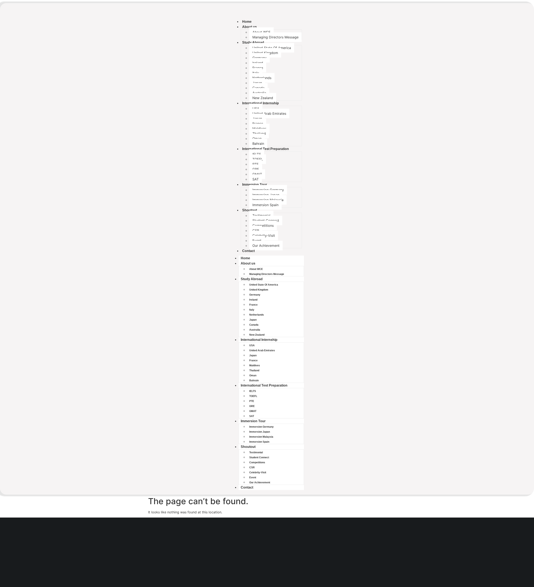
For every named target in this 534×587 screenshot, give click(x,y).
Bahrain (258, 143)
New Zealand (262, 98)
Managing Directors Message (275, 37)
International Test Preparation (265, 149)
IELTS (256, 154)
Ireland (257, 63)
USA (255, 108)
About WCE (261, 32)
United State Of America (271, 48)
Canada (258, 88)
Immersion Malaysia (267, 200)
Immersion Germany (268, 190)
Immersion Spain (265, 205)
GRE (255, 169)
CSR (255, 230)
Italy (255, 73)
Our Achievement (266, 245)
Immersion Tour (254, 184)
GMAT (257, 174)
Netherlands (261, 78)
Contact (248, 251)
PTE (255, 164)
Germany (259, 58)
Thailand (259, 133)
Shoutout (249, 210)
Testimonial (261, 215)
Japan (257, 83)
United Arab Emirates (269, 113)
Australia (259, 93)
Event (256, 240)
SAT (255, 179)
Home (247, 21)
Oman (257, 138)
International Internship (260, 103)
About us (249, 27)
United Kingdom (265, 53)
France (257, 68)
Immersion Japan (265, 195)
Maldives (259, 128)
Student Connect (265, 220)
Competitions (263, 225)
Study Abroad (253, 42)
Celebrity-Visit (263, 235)
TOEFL (257, 159)
